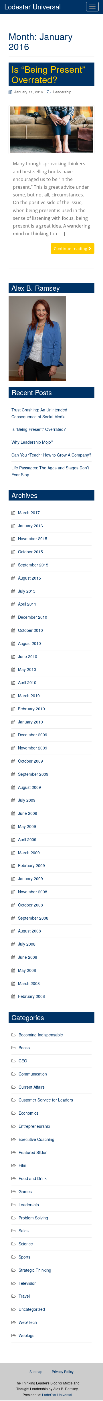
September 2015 (33, 565)
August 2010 (29, 643)
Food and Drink (33, 1178)
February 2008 (31, 996)
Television (28, 1283)
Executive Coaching (36, 1139)
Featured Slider (33, 1152)
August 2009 (29, 787)
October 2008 (30, 905)
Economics (28, 1113)
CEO (23, 1061)
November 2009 (32, 748)
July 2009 (26, 800)
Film (22, 1165)
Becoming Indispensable (41, 1035)
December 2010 (32, 617)
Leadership (62, 92)
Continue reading (71, 248)
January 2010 (30, 722)
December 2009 (32, 734)
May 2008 (27, 970)
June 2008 (27, 957)
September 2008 (33, 918)
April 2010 (27, 682)
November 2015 (32, 538)
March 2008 (29, 983)
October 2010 (30, 630)
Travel (24, 1296)
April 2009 (27, 839)
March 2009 (29, 852)
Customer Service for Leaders (46, 1100)
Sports (24, 1257)
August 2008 (29, 931)
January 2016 (30, 525)
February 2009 (31, 865)
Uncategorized (32, 1309)
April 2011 (27, 604)
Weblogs (26, 1335)
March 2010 (29, 695)
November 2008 (32, 892)
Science (26, 1244)
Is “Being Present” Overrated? (48, 73)
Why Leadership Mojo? (32, 442)
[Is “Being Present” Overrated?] (51, 129)
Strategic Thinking (35, 1270)
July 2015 (26, 591)
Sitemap (35, 1371)
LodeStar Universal (57, 1394)
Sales (24, 1230)
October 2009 (30, 761)
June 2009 (27, 813)
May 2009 (27, 826)
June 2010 (27, 656)
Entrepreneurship (34, 1126)
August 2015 (29, 578)
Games (25, 1191)
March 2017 (29, 512)
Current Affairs (32, 1087)
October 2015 (30, 551)
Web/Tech (28, 1322)
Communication (33, 1074)
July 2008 (26, 944)
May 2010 (27, 669)
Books (24, 1047)
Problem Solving (33, 1218)
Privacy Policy (63, 1371)
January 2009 (30, 878)
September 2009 (33, 774)
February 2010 (31, 708)
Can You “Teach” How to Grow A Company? (51, 455)
